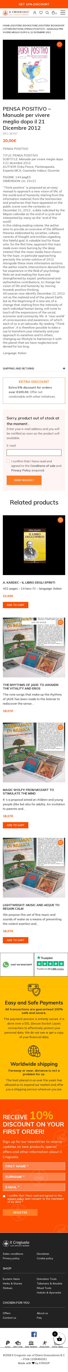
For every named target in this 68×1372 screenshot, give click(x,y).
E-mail (11, 445)
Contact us (9, 1317)
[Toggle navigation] (62, 12)
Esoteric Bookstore (24, 25)
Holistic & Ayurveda (49, 1292)
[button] (34, 369)
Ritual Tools (44, 1288)
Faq (39, 1317)
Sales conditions (13, 1253)
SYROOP (44, 1363)
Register (20, 1212)
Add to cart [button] (16, 604)
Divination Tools (47, 1279)
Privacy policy (11, 1258)
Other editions (14, 28)
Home (6, 25)
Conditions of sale (42, 466)
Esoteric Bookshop (51, 25)
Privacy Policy (21, 470)
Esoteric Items (11, 1279)
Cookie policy (45, 1258)
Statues (7, 1288)
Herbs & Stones (12, 1283)
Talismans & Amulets (49, 1283)
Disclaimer (43, 1253)
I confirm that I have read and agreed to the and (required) (36, 465)
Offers (7, 1313)
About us (42, 1313)
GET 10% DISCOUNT (34, 4)
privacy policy (16, 1198)
